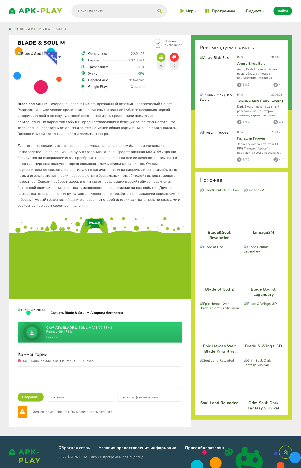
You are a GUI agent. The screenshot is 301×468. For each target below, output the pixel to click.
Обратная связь (74, 447)
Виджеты (255, 11)
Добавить (173, 43)
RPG (141, 73)
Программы (223, 11)
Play (41, 11)
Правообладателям (204, 447)
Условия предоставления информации (137, 447)
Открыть (138, 87)
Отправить (30, 397)
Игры (191, 11)
